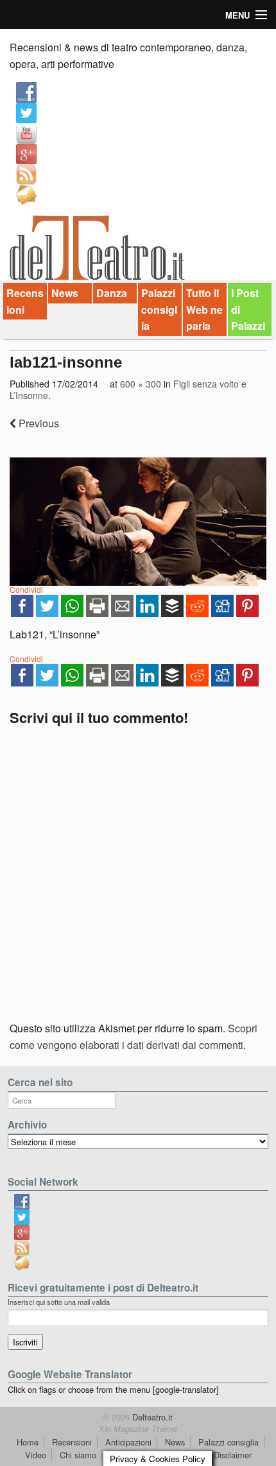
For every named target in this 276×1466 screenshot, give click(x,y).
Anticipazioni (128, 1442)
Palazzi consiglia (159, 309)
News (64, 293)
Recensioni (25, 301)
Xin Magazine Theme (138, 1429)
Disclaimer (233, 1455)
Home (28, 1442)
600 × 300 (140, 383)
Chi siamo (78, 1455)
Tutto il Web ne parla (204, 309)
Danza (111, 293)
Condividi (26, 589)
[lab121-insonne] (138, 521)
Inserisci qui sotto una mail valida (59, 1302)
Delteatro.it (151, 1417)
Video (35, 1455)
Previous (37, 423)
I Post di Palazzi (248, 309)
